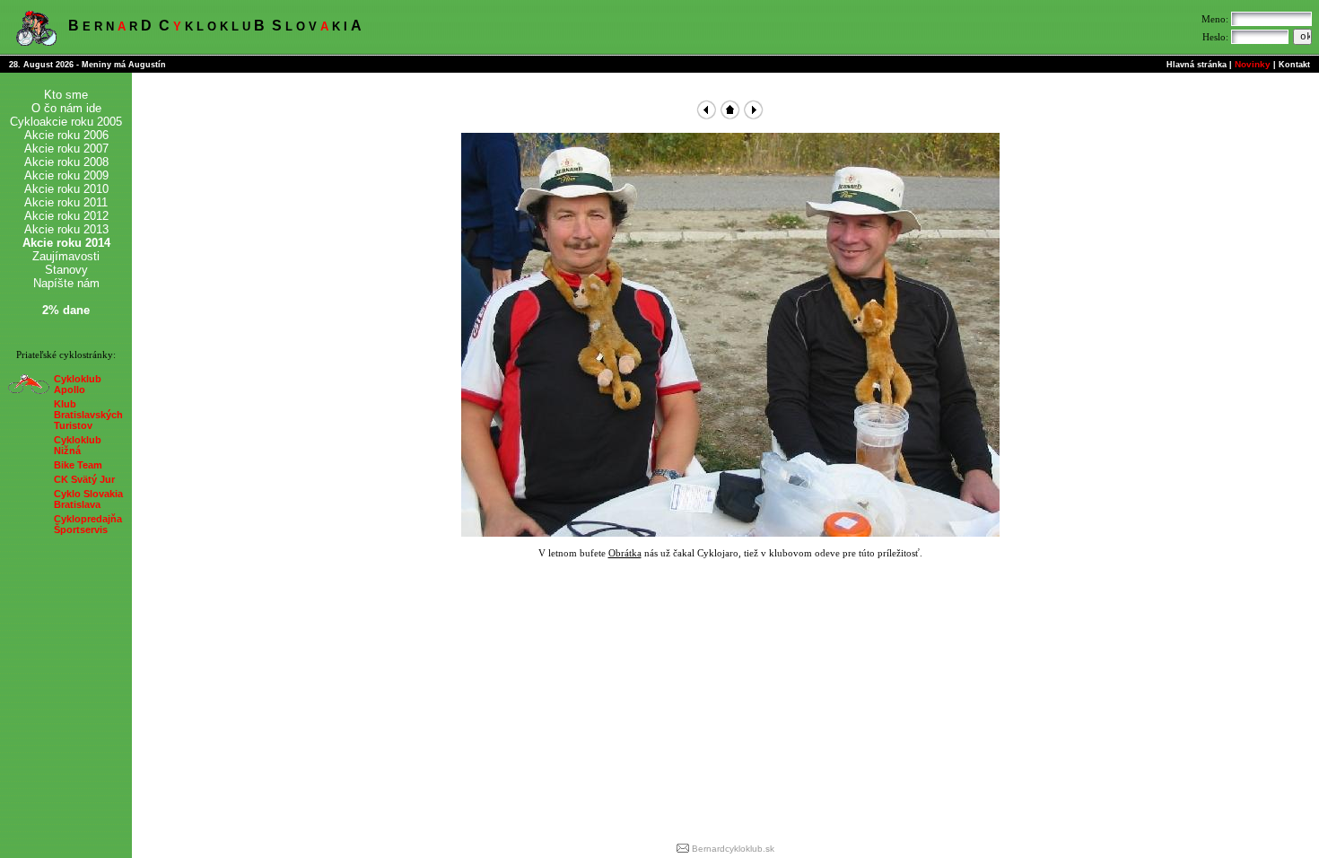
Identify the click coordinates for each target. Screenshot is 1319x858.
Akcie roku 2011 (66, 202)
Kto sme (66, 94)
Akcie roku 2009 (66, 175)
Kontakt (1294, 64)
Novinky (1253, 64)
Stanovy (66, 269)
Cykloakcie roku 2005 (66, 121)
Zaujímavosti (66, 256)
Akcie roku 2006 (66, 135)
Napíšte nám (66, 283)
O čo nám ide (66, 108)
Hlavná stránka (1196, 64)
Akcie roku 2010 (66, 189)
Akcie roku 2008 (66, 162)
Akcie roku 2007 (66, 148)
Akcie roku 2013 (66, 229)
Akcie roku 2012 (66, 216)
